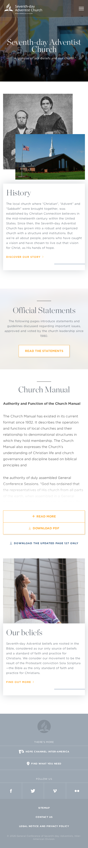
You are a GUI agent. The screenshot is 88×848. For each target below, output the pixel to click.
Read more (46, 516)
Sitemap (44, 807)
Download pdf (46, 528)
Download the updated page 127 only (46, 543)
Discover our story (23, 257)
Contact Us (44, 817)
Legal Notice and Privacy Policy (44, 826)
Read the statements (44, 351)
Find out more (18, 682)
